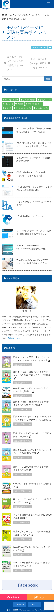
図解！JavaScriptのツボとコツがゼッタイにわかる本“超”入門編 (32, 451)
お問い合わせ (40, 597)
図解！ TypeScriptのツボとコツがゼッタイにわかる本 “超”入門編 (31, 403)
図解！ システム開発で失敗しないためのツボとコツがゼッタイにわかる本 (32, 359)
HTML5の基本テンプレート (29, 216)
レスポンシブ (42, 108)
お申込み (15, 597)
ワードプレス (11, 100)
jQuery (9, 104)
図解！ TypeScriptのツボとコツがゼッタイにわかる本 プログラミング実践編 (32, 373)
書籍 (8, 108)
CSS (21, 104)
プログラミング (35, 104)
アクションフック (23, 108)
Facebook (28, 585)
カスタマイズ (29, 100)
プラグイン (45, 100)
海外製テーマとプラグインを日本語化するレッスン (15, 63)
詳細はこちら (14, 338)
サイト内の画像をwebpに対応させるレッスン (38, 63)
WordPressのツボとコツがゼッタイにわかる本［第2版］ (31, 390)
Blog (34, 604)
